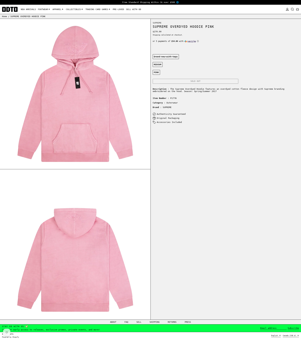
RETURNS (172, 322)
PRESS (188, 322)
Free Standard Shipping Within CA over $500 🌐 (150, 2)
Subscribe (293, 328)
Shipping (156, 35)
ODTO (11, 334)
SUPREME (157, 23)
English (275, 335)
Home (4, 16)
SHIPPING (155, 322)
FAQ (126, 322)
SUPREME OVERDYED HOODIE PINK (27, 16)
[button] (292, 9)
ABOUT (113, 322)
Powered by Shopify (10, 337)
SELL (138, 322)
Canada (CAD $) (290, 335)
